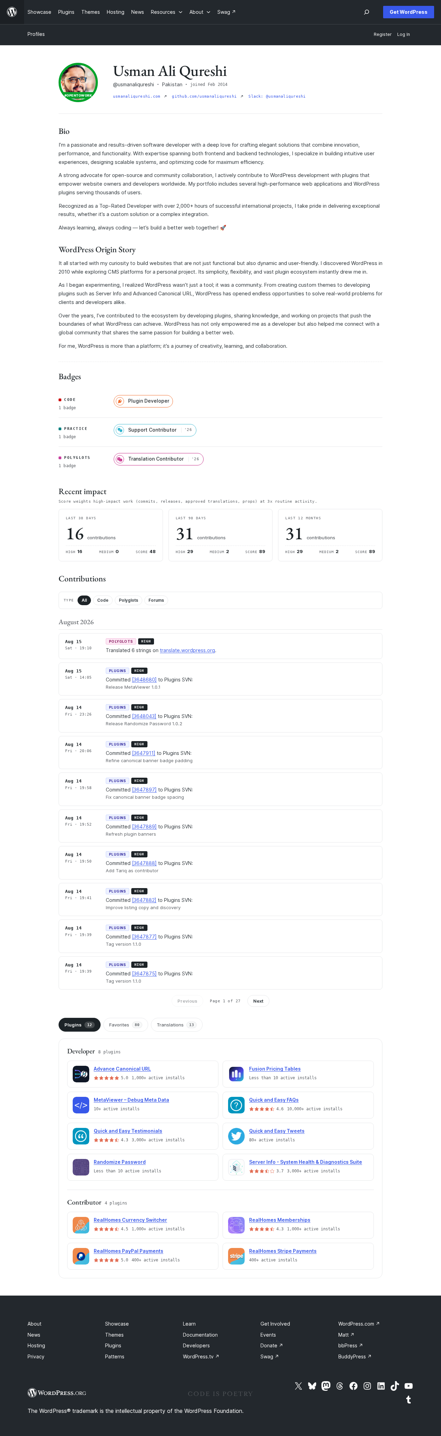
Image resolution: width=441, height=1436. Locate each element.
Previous (187, 1001)
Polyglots (128, 600)
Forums (156, 600)
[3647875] (144, 973)
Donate (271, 1345)
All (84, 600)
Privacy (36, 1356)
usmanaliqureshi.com (138, 96)
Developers (196, 1345)
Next (258, 1001)
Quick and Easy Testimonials (128, 1131)
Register (383, 34)
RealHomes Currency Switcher (130, 1220)
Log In (403, 34)
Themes (114, 1335)
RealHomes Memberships (279, 1220)
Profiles (36, 34)
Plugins (78, 1024)
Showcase (117, 1324)
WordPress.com (359, 1324)
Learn (189, 1324)
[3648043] (144, 716)
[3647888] (144, 863)
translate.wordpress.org (187, 650)
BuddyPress (355, 1356)
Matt (346, 1335)
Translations (175, 1024)
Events (268, 1335)
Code (103, 600)
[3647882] (144, 900)
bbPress (350, 1345)
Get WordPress (409, 12)
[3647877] (144, 937)
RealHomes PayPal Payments (128, 1251)
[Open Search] (366, 12)
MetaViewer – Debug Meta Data (131, 1100)
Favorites (124, 1024)
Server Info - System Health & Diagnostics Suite (305, 1162)
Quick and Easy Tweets (277, 1131)
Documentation (200, 1335)
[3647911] (143, 753)
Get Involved (275, 1324)
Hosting (36, 1345)
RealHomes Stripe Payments (283, 1251)
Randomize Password (120, 1162)
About (34, 1324)
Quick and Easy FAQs (274, 1100)
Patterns (114, 1356)
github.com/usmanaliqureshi (205, 96)
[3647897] (144, 790)
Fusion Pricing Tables (275, 1069)
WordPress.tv (201, 1356)
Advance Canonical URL (122, 1069)
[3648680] (144, 679)
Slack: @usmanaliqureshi (277, 96)
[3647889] (144, 826)
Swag (269, 1356)
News (34, 1335)
